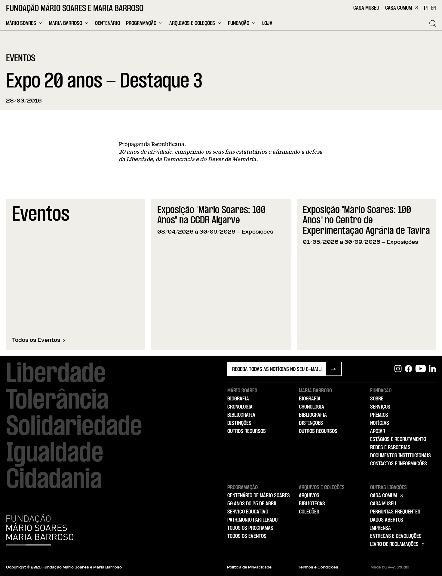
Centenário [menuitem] (107, 23)
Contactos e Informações (398, 464)
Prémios (379, 415)
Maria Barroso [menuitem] (65, 23)
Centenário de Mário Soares (258, 496)
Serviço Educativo (247, 512)
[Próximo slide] (428, 274)
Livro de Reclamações (394, 544)
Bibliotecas (312, 504)
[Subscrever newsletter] (333, 368)
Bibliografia (241, 415)
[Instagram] (398, 368)
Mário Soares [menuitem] (21, 23)
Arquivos (309, 496)
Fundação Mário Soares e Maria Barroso (74, 9)
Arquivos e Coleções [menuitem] (192, 23)
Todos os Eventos (36, 340)
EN (433, 8)
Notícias (379, 423)
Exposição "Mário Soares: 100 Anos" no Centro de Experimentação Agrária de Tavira (366, 221)
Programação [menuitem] (141, 23)
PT (426, 8)
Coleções (309, 512)
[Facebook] (408, 368)
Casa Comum (398, 8)
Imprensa (380, 528)
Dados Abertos (386, 520)
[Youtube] (420, 368)
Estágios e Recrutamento (398, 440)
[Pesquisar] (432, 23)
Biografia (238, 399)
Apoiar (377, 431)
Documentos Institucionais (400, 456)
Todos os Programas (250, 528)
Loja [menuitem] (267, 23)
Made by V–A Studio (389, 567)
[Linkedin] (432, 368)
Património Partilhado (252, 520)
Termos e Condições (318, 567)
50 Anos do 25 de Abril (252, 504)
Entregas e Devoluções (396, 536)
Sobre (376, 399)
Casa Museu (366, 8)
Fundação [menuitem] (238, 23)
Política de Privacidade (249, 567)
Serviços (380, 407)
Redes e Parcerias (390, 448)
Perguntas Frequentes (395, 512)
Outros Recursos (246, 431)
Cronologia (240, 407)
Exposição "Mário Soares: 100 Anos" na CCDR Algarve (211, 215)
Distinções (239, 423)
